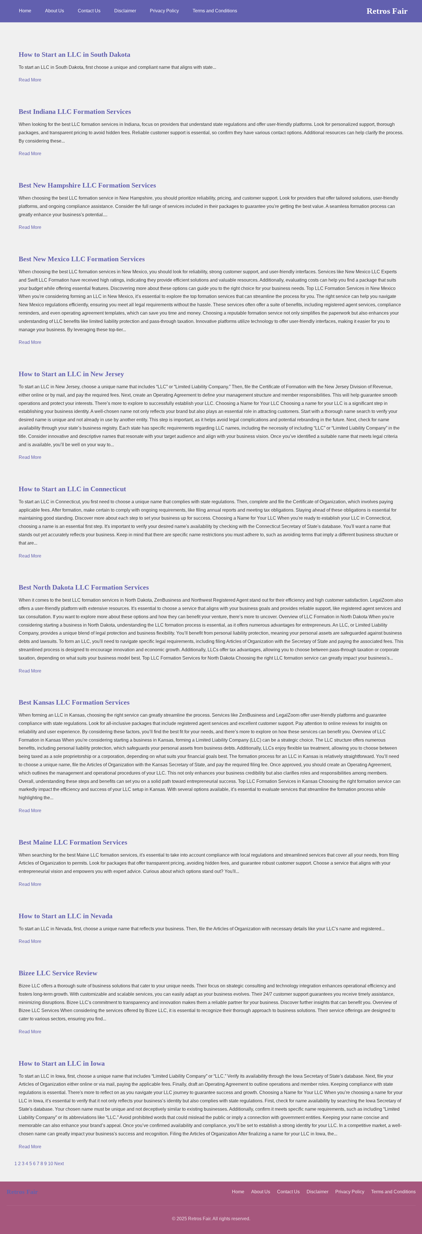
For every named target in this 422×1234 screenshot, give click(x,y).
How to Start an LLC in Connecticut (72, 489)
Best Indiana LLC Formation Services (75, 111)
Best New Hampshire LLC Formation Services (87, 185)
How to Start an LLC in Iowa (62, 1063)
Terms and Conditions (215, 10)
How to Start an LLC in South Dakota (74, 54)
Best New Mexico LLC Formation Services (82, 259)
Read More (30, 79)
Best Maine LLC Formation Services (73, 842)
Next (59, 1163)
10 (50, 1163)
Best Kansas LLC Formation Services (74, 702)
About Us (54, 10)
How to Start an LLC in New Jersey (71, 374)
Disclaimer (125, 10)
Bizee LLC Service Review (58, 973)
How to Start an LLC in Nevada (66, 916)
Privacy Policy (164, 10)
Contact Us (89, 10)
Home (25, 10)
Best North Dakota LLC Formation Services (84, 587)
